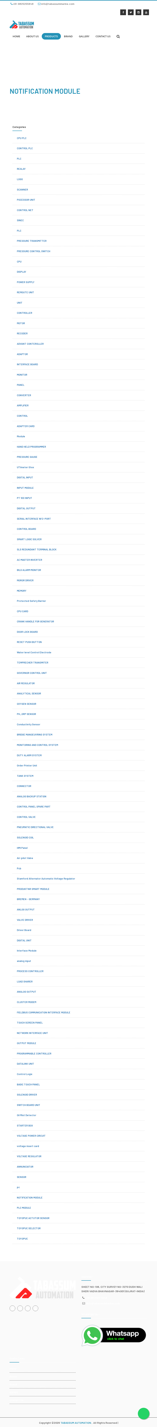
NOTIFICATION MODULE (30, 1197)
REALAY (21, 168)
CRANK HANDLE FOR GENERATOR (35, 621)
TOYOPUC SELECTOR (29, 1228)
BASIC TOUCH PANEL (28, 1084)
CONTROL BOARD (26, 528)
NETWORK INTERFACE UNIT (32, 1032)
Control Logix (24, 1074)
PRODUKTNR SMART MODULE (33, 888)
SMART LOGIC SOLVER (29, 539)
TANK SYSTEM (25, 775)
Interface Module (27, 950)
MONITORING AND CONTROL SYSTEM (37, 744)
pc (18, 1187)
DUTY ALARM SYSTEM (29, 755)
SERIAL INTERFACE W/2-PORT (34, 518)
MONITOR (22, 374)
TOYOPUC (22, 1238)
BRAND (68, 36)
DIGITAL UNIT (24, 940)
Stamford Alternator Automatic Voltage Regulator (46, 878)
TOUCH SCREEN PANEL (30, 1022)
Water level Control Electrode (34, 652)
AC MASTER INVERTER (29, 559)
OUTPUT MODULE (26, 1043)
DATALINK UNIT (25, 1063)
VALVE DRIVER (25, 919)
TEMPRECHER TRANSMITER (32, 662)
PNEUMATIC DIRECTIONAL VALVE (35, 827)
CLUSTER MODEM (26, 1002)
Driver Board (24, 930)
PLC (19, 158)
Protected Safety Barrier (31, 600)
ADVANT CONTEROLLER (30, 343)
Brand (13, 1384)
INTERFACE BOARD (27, 364)
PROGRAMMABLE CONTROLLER (34, 1053)
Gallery (14, 1392)
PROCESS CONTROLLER (30, 971)
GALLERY (84, 36)
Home (13, 1368)
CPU (19, 261)
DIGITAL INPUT (25, 477)
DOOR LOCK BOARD (27, 631)
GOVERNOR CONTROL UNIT (32, 672)
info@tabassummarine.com (57, 3)
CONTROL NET (25, 210)
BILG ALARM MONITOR (29, 569)
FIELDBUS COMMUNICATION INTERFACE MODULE (43, 1012)
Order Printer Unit (27, 765)
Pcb (19, 868)
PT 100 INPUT (24, 497)
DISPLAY (21, 271)
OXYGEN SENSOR (26, 703)
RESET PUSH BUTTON (29, 642)
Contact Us (16, 1400)
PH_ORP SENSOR (26, 714)
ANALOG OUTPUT (26, 991)
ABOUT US (32, 36)
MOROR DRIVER (25, 580)
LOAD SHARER (25, 981)
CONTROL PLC (25, 148)
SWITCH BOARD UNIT (28, 1104)
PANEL (20, 384)
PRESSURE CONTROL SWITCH (33, 251)
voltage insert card (28, 1146)
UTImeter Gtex (25, 467)
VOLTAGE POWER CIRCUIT (31, 1135)
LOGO (20, 179)
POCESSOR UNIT (26, 199)
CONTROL (22, 415)
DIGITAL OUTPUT (26, 508)
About (13, 1376)
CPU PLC (21, 138)
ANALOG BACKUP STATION (31, 796)
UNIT (19, 302)
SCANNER (22, 189)
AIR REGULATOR (26, 683)
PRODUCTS (51, 36)
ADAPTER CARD (25, 426)
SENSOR (21, 1177)
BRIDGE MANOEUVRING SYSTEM (34, 734)
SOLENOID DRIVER (27, 1094)
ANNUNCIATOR (25, 1166)
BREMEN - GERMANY (28, 899)
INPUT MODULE (25, 487)
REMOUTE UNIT (25, 292)
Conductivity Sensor (28, 724)
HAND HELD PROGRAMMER (31, 446)
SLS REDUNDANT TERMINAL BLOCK (36, 549)
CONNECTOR (24, 786)
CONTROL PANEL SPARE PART (34, 806)
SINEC (20, 220)
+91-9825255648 (23, 3)
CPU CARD (22, 611)
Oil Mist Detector (26, 1115)
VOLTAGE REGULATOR (29, 1156)
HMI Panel (22, 847)
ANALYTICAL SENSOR (29, 693)
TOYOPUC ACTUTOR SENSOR (33, 1218)
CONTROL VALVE (26, 816)
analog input (24, 960)
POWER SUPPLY (25, 282)
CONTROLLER (24, 312)
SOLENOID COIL (25, 837)
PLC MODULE (24, 1207)
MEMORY (21, 590)
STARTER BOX (25, 1125)
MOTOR (21, 323)
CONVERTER (24, 395)
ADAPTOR (22, 354)
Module (21, 436)
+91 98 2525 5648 (96, 1297)
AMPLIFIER (23, 405)
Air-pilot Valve (25, 858)
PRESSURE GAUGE (27, 456)
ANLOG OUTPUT (26, 909)
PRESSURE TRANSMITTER (32, 240)
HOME (16, 36)
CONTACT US (103, 36)
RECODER (22, 333)
